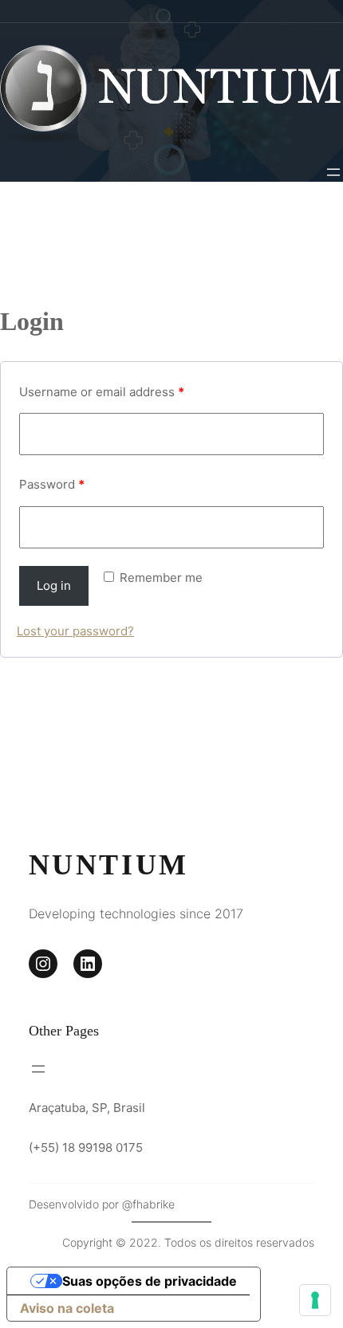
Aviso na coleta (67, 1308)
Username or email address (101, 391)
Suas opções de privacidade (149, 1281)
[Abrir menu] (333, 172)
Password (52, 484)
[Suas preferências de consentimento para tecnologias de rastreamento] (315, 1300)
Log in (54, 585)
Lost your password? (75, 630)
